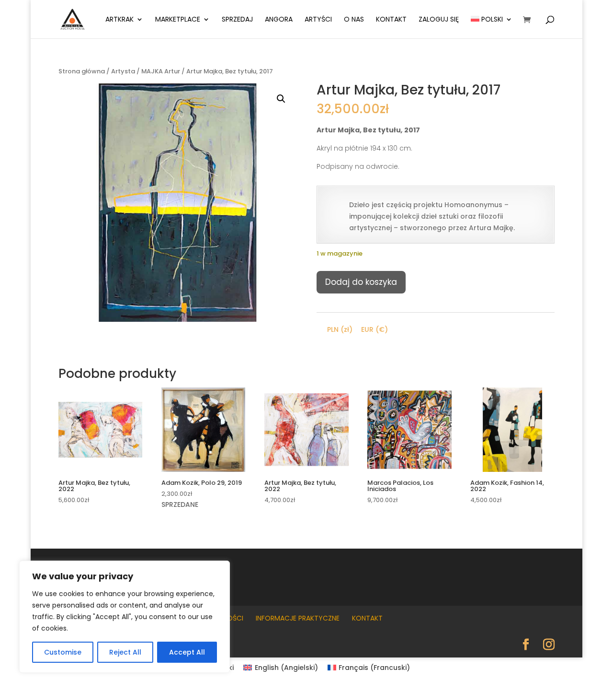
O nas (354, 20)
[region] (124, 617)
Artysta (123, 71)
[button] (281, 98)
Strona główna (81, 71)
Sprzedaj (237, 20)
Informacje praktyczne (298, 618)
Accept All (187, 652)
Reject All (125, 652)
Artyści (318, 20)
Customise (62, 652)
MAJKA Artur (160, 71)
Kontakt (391, 20)
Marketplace (177, 20)
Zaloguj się (439, 20)
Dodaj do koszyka (361, 282)
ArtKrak (119, 20)
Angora (279, 20)
